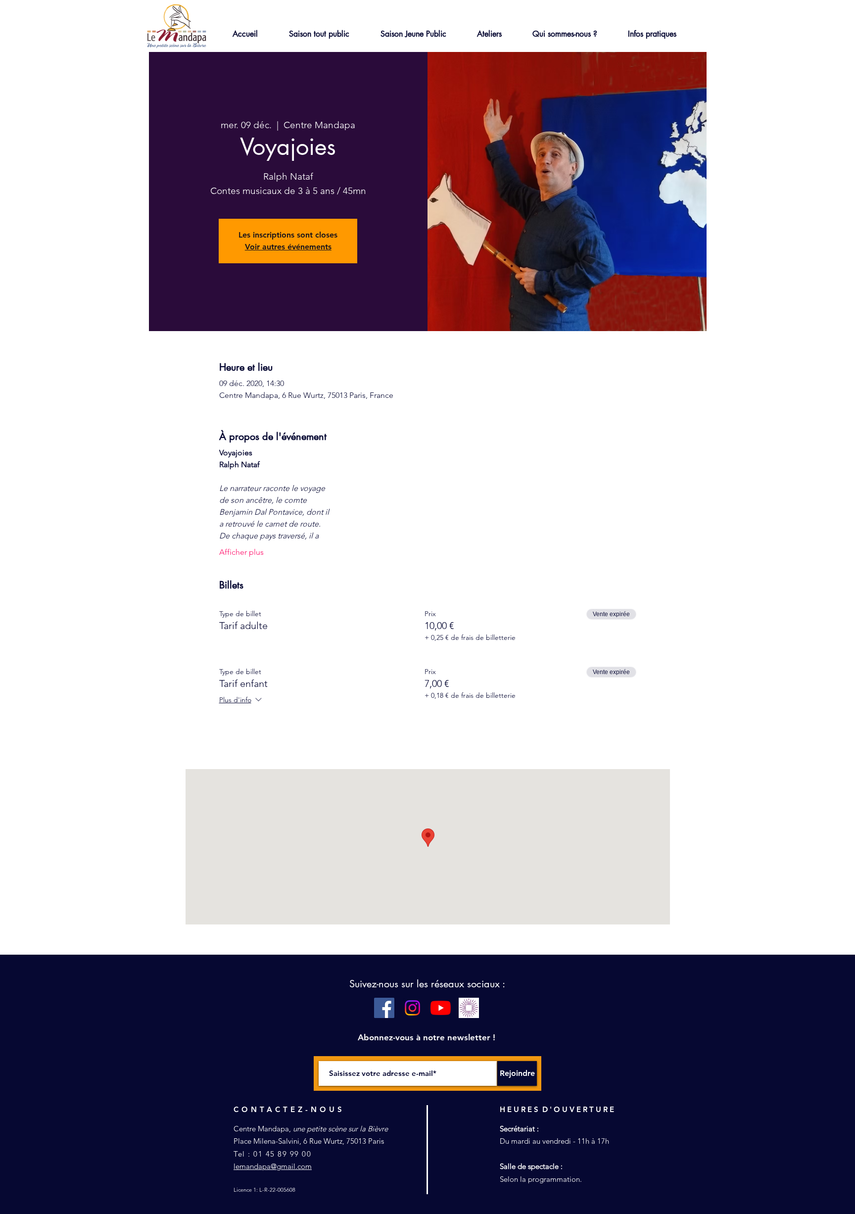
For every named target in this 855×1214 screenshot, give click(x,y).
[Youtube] (440, 1008)
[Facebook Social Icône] (384, 1008)
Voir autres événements (288, 246)
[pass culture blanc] (469, 1008)
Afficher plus (241, 552)
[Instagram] (412, 1008)
